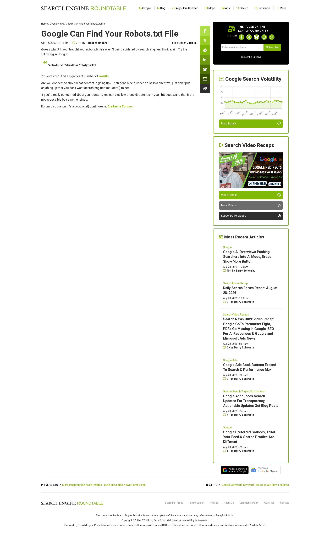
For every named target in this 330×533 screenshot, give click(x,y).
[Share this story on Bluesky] (205, 69)
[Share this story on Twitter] (205, 40)
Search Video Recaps (236, 314)
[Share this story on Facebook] (205, 31)
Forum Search (196, 502)
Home (44, 23)
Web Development (177, 520)
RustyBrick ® (154, 520)
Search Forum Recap (235, 283)
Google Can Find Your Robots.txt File (85, 23)
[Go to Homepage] (83, 8)
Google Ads (230, 360)
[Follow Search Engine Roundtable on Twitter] (249, 37)
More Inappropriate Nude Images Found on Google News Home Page (104, 484)
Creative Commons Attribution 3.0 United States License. (158, 525)
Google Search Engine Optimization (244, 391)
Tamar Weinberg (97, 42)
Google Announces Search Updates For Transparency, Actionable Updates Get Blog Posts (250, 401)
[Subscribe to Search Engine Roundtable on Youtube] (264, 37)
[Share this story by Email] (205, 79)
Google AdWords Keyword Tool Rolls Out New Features (255, 484)
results (104, 76)
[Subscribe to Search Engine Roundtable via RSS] (271, 37)
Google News (57, 23)
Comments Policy (248, 502)
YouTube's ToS (257, 525)
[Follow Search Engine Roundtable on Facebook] (241, 37)
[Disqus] (118, 158)
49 (228, 270)
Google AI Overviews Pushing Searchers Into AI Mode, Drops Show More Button (247, 256)
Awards (214, 502)
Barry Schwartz (246, 270)
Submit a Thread (174, 502)
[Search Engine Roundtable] (72, 504)
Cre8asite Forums (120, 106)
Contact (284, 502)
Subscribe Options (251, 57)
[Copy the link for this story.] (205, 88)
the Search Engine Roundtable (129, 515)
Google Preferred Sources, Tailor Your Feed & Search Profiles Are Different (249, 437)
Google (191, 42)
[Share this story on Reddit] (205, 50)
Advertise (269, 502)
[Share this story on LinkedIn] (205, 60)
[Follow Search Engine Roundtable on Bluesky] (256, 37)
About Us (229, 502)
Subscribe (272, 47)
